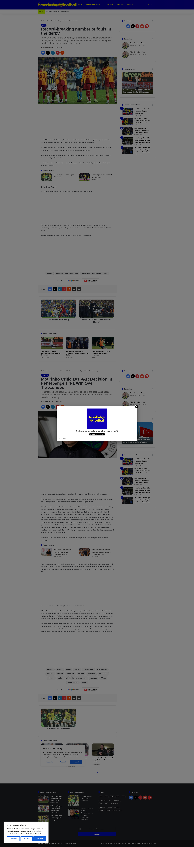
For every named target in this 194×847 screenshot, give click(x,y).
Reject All (27, 838)
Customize (13, 838)
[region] (26, 832)
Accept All (39, 838)
